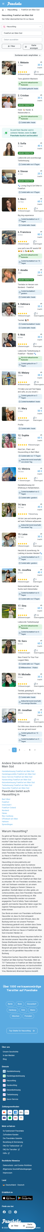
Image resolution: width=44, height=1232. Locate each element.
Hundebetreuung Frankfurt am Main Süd (18, 771)
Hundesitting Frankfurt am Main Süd (16, 780)
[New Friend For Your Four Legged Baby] (22, 654)
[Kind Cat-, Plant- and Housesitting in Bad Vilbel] (22, 448)
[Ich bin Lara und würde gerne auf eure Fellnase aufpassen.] (22, 516)
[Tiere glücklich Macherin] (22, 75)
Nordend (5, 810)
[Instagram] (10, 1212)
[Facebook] (4, 1212)
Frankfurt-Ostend (9, 808)
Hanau (4, 813)
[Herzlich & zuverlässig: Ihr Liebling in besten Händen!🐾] (22, 548)
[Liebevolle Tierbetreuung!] (22, 619)
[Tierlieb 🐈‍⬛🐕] (22, 316)
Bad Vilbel (6, 799)
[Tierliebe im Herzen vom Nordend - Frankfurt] (22, 283)
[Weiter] (35, 750)
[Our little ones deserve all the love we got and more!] (22, 726)
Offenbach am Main (10, 819)
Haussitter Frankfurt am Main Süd (15, 788)
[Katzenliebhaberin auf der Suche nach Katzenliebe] (22, 584)
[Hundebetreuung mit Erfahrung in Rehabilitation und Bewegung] (22, 483)
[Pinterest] (15, 1212)
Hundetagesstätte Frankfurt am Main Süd (18, 774)
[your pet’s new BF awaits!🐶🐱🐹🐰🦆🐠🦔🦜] (22, 248)
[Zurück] (9, 750)
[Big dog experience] (22, 212)
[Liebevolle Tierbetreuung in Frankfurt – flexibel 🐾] (22, 350)
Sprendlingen (7, 824)
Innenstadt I (7, 805)
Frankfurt (5, 802)
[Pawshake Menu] (3, 4)
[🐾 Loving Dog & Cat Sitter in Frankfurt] (22, 182)
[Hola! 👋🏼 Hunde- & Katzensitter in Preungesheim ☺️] (22, 109)
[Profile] (22, 418)
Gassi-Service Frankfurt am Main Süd (17, 777)
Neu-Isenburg (7, 816)
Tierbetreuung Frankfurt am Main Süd (17, 785)
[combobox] (22, 26)
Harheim (5, 821)
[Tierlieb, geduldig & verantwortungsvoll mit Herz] (22, 689)
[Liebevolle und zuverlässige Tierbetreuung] (22, 154)
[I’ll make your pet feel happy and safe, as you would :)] (22, 387)
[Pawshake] (14, 3)
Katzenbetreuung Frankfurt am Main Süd (18, 782)
